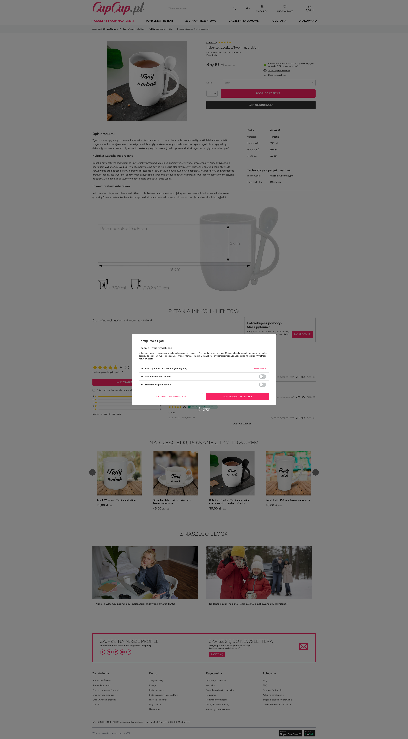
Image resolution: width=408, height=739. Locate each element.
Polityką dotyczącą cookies (211, 353)
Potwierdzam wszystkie (237, 396)
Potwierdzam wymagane (171, 396)
